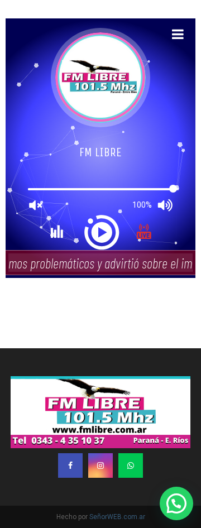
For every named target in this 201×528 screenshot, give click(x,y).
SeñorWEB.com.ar (117, 517)
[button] (176, 503)
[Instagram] (100, 465)
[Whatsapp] (130, 465)
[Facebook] (70, 465)
